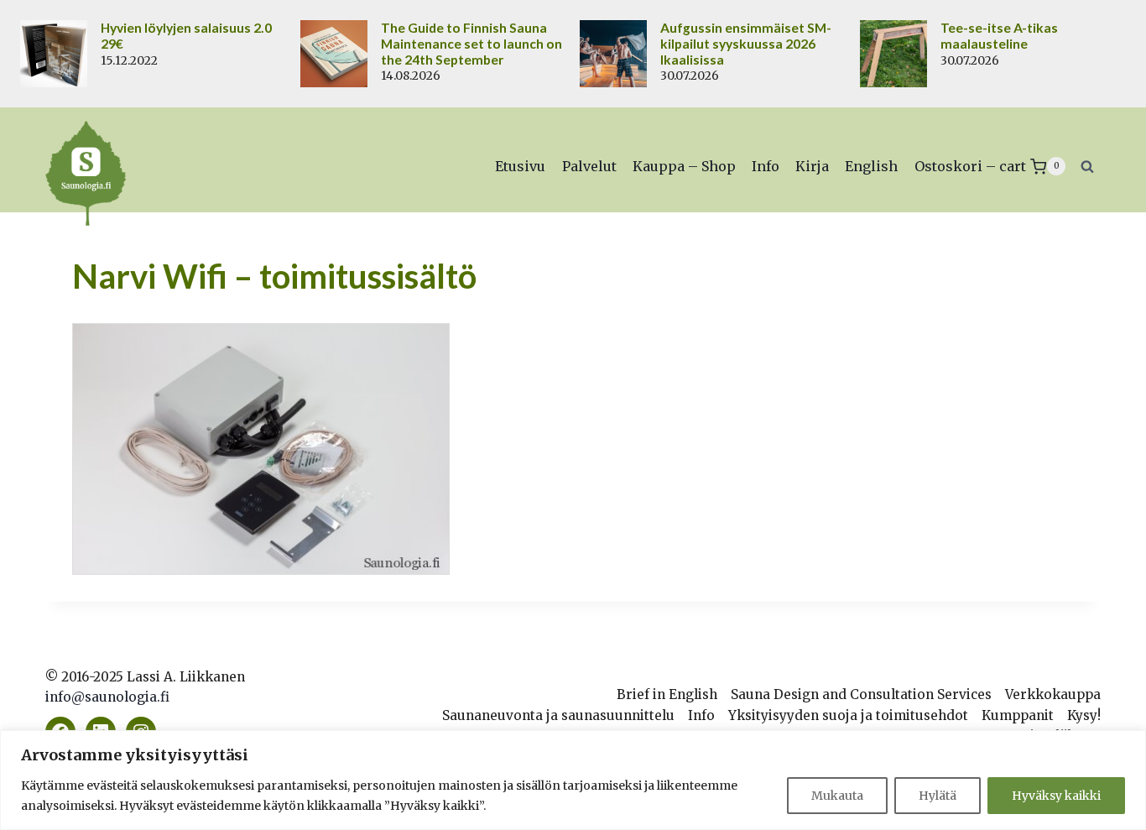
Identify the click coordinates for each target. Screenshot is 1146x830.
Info (765, 166)
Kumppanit (1018, 715)
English (871, 166)
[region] (573, 780)
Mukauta (837, 795)
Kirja (812, 166)
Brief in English (667, 694)
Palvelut (589, 166)
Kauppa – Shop (684, 166)
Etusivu (520, 166)
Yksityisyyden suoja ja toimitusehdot (848, 715)
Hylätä (937, 795)
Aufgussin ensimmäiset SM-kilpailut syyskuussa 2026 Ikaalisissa (745, 43)
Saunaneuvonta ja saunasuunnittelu (558, 715)
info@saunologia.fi (107, 697)
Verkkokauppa (1053, 694)
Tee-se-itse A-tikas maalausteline (999, 35)
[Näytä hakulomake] (1087, 166)
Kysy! (1084, 715)
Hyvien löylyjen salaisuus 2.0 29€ (186, 35)
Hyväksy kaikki (1056, 795)
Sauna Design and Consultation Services (861, 694)
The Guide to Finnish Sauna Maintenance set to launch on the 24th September (471, 43)
